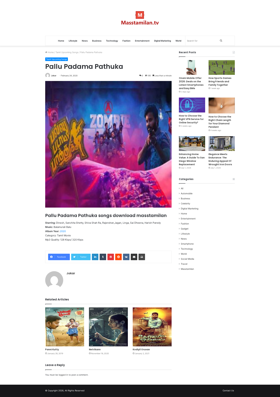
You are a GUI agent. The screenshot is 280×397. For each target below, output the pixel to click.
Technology (112, 40)
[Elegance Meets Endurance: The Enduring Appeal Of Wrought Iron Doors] (222, 143)
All (182, 188)
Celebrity (185, 203)
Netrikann (95, 349)
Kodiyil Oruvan (141, 349)
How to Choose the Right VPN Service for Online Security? (191, 119)
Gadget (184, 228)
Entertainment (142, 40)
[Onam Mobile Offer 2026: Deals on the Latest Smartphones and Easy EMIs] (192, 67)
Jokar (53, 75)
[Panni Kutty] (64, 326)
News (85, 40)
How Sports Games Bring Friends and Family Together (220, 81)
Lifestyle (73, 40)
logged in (63, 374)
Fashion (126, 40)
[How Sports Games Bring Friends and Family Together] (222, 67)
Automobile (186, 193)
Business (96, 40)
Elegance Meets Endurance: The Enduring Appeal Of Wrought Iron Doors (220, 159)
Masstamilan (187, 269)
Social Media (187, 259)
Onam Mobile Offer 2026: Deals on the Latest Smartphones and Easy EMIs (191, 83)
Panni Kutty (52, 349)
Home (61, 40)
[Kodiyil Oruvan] (152, 326)
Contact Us (228, 390)
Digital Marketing (162, 40)
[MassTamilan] (140, 17)
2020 (63, 231)
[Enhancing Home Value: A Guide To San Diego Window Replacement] (192, 143)
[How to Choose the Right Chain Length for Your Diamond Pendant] (222, 105)
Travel (184, 264)
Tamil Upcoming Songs (67, 52)
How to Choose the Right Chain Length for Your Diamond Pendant (220, 122)
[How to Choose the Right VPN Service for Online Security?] (192, 105)
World (178, 40)
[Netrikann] (108, 326)
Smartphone (187, 243)
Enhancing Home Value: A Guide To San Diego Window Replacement (192, 159)
